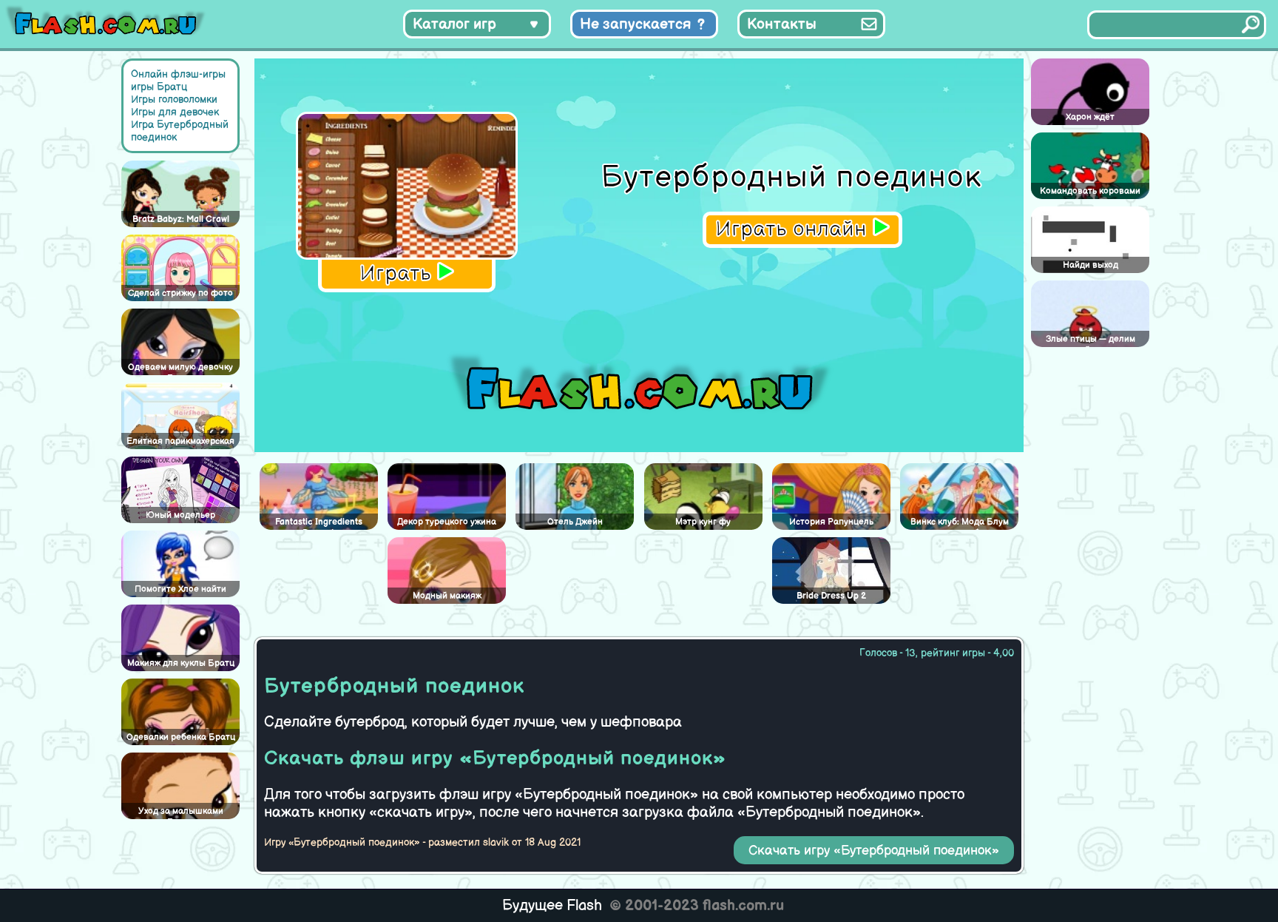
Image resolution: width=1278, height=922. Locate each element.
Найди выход (1090, 265)
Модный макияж (447, 596)
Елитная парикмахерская (180, 441)
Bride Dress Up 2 (831, 596)
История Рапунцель (831, 522)
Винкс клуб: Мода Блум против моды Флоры (959, 523)
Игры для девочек (175, 112)
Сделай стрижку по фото (180, 293)
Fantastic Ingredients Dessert (318, 523)
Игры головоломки (174, 99)
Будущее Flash (552, 906)
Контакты (781, 24)
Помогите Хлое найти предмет (180, 590)
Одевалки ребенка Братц (180, 737)
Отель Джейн (575, 522)
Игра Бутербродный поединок (180, 131)
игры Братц (159, 87)
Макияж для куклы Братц (180, 663)
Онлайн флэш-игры (178, 74)
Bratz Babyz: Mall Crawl (180, 219)
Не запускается (636, 24)
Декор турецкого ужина (446, 522)
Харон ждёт (1090, 117)
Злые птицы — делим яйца (1090, 340)
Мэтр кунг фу (703, 522)
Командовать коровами (1090, 191)
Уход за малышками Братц (180, 812)
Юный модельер (180, 515)
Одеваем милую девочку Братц (180, 368)
